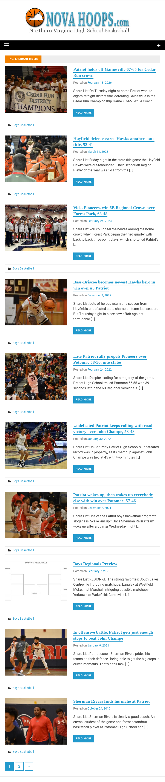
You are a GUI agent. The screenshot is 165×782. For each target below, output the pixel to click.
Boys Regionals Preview (95, 563)
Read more (84, 113)
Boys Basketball (23, 125)
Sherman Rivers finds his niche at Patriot (111, 701)
